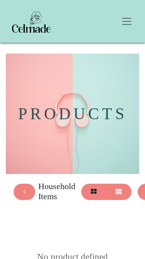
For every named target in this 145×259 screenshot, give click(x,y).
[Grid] (93, 192)
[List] (118, 192)
